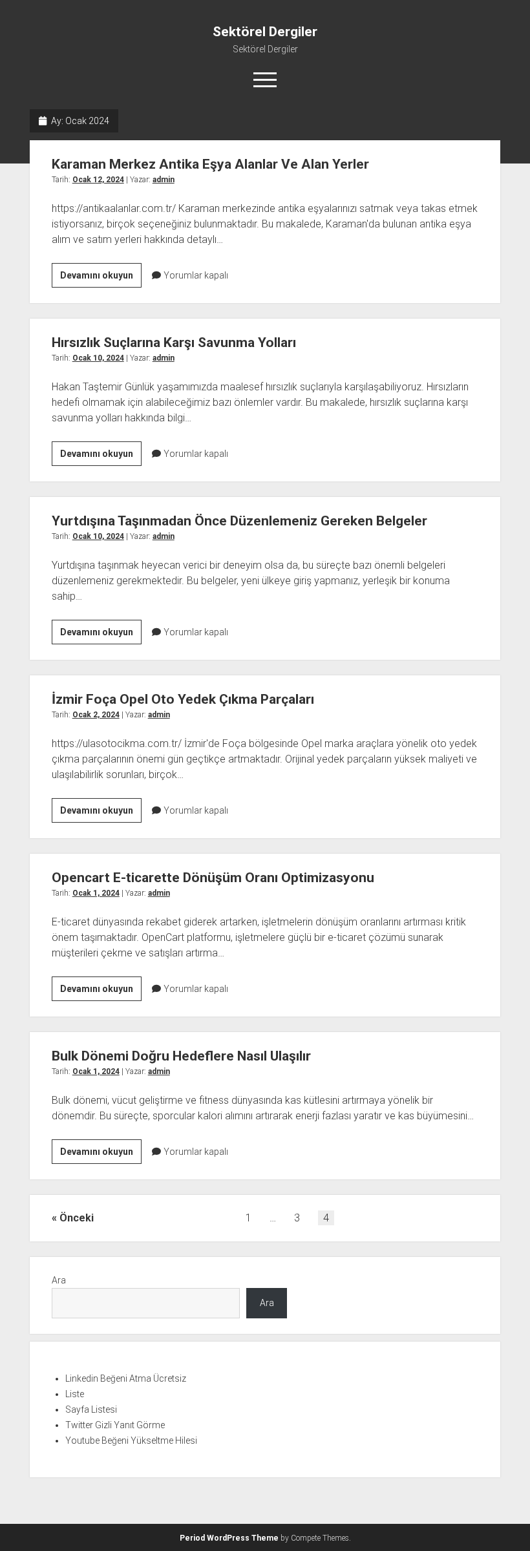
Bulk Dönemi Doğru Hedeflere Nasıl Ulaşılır (181, 1056)
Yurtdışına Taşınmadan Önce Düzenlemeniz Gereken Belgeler (239, 521)
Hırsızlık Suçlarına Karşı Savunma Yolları (174, 342)
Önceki (76, 1218)
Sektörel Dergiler (265, 31)
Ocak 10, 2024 (98, 358)
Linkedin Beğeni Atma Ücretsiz (125, 1378)
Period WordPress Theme (229, 1538)
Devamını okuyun (101, 278)
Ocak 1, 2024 (96, 893)
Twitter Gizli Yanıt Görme (115, 1425)
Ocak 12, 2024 (98, 179)
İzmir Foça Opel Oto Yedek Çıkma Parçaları (183, 699)
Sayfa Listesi (91, 1409)
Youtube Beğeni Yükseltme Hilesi (131, 1440)
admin (164, 179)
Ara (59, 1280)
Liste (74, 1394)
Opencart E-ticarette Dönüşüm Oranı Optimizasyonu (213, 877)
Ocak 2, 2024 (96, 714)
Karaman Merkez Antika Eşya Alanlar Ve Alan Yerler (210, 164)
